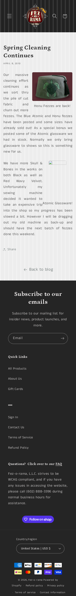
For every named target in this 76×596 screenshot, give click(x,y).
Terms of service (25, 592)
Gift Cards (15, 389)
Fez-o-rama (35, 580)
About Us (15, 378)
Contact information (52, 592)
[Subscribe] (62, 338)
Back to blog (41, 269)
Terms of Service (20, 437)
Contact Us (16, 427)
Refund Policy (18, 447)
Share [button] (11, 249)
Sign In (13, 417)
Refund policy (34, 585)
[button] (9, 16)
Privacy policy (55, 585)
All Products (17, 368)
